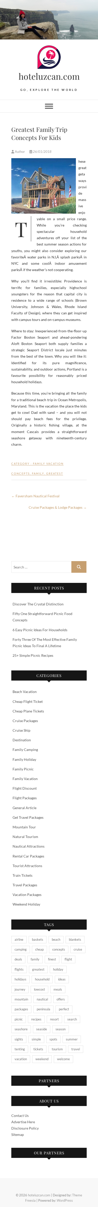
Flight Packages (25, 798)
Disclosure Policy (25, 1128)
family (38, 473)
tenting (20, 1049)
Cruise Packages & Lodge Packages (58, 507)
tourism (57, 1049)
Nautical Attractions (28, 846)
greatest (54, 473)
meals (58, 989)
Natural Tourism (25, 836)
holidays (20, 979)
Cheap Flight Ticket (28, 701)
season (61, 1029)
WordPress (65, 1200)
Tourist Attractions (27, 866)
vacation (21, 1059)
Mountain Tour (24, 827)
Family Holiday (24, 759)
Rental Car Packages (28, 856)
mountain (21, 999)
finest (52, 959)
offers (61, 999)
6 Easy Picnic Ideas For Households (40, 630)
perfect (64, 1009)
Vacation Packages (27, 894)
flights (19, 969)
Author (20, 152)
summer (72, 1039)
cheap (39, 949)
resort (54, 1019)
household (42, 979)
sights (19, 1039)
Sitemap (17, 1134)
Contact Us (20, 1115)
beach (56, 939)
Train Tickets (22, 875)
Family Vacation (48, 463)
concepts (20, 473)
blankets (75, 939)
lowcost (39, 989)
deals (18, 959)
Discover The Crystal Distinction (38, 604)
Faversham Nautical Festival (35, 496)
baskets (37, 939)
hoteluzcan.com (49, 76)
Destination (22, 740)
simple (36, 1039)
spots (53, 1039)
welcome (63, 1059)
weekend (41, 1059)
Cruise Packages (25, 721)
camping (21, 949)
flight (68, 959)
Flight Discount (25, 788)
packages (21, 1009)
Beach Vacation (25, 691)
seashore (21, 1029)
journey (20, 989)
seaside (41, 1029)
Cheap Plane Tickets (28, 711)
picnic (19, 1019)
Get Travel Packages (28, 817)
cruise (78, 949)
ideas (62, 979)
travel (75, 1049)
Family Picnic (23, 769)
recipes (36, 1019)
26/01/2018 (42, 152)
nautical (42, 999)
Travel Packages (25, 885)
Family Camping (25, 749)
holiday (58, 969)
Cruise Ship (21, 730)
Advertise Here (23, 1122)
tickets (38, 1049)
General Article (24, 808)
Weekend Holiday (26, 904)
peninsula (43, 1009)
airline (19, 939)
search (72, 1019)
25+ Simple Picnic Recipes (33, 655)
